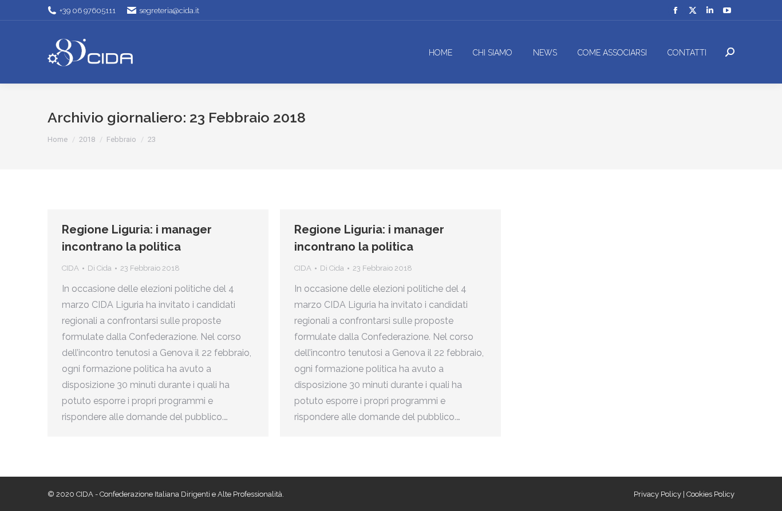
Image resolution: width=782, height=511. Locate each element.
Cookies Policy (710, 494)
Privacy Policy (658, 494)
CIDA (70, 268)
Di (100, 268)
